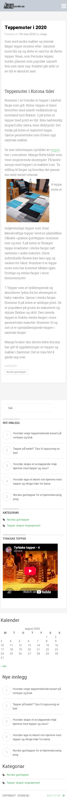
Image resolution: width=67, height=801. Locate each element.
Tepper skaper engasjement (23, 525)
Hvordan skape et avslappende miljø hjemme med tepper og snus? (35, 466)
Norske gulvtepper (16, 372)
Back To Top (54, 795)
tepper (55, 150)
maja (43, 34)
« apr (4, 666)
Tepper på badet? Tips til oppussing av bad (36, 450)
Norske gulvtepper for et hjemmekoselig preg (37, 497)
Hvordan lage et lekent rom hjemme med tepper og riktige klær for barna (37, 481)
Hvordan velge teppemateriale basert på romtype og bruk (37, 435)
